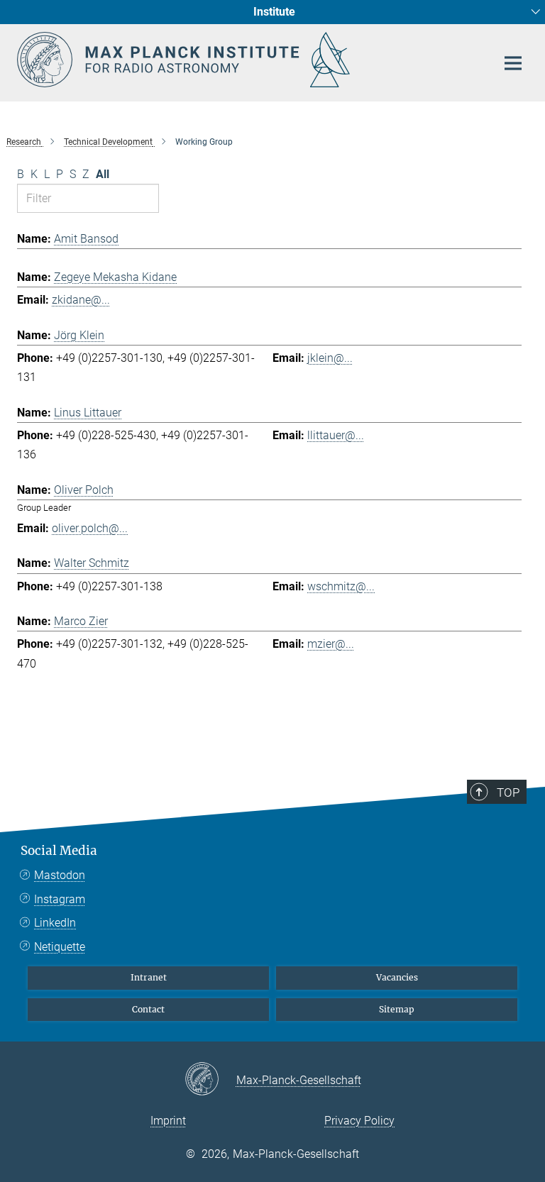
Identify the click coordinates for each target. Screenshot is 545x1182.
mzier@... (330, 644)
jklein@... (330, 358)
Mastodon (59, 875)
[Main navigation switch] (513, 63)
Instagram (59, 899)
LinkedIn (55, 922)
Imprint (168, 1120)
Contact (148, 1009)
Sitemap (396, 1009)
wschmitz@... (341, 586)
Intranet (149, 977)
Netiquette (59, 947)
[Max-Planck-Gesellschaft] (210, 1080)
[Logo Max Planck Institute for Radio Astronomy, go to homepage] (247, 59)
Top (508, 792)
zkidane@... (81, 299)
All (102, 174)
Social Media (59, 851)
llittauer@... (335, 435)
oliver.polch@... (90, 528)
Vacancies (397, 977)
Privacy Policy (359, 1120)
